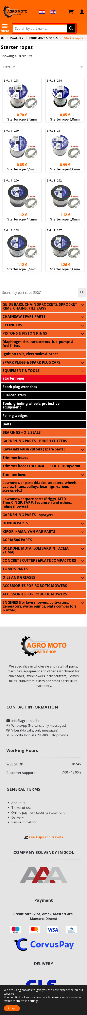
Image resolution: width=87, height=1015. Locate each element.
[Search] (70, 28)
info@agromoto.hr (25, 720)
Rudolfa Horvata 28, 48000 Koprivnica (39, 735)
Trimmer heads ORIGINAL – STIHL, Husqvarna (41, 466)
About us (18, 803)
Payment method (24, 822)
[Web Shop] (15, 12)
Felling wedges (15, 415)
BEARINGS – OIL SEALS (21, 432)
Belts (6, 424)
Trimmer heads (15, 457)
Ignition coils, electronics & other (30, 354)
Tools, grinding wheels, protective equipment (30, 405)
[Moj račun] (82, 12)
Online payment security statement (38, 812)
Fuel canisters (14, 395)
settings (33, 1001)
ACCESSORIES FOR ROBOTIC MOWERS (34, 585)
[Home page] (2, 38)
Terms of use (21, 807)
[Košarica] (71, 12)
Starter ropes (13, 378)
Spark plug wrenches (19, 386)
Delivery (17, 817)
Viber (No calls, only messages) (34, 730)
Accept (12, 1008)
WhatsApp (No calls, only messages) (38, 725)
